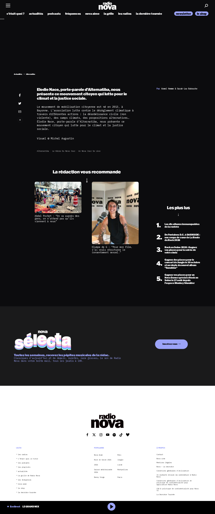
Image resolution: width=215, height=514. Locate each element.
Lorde (119, 465)
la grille (109, 13)
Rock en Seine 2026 (102, 460)
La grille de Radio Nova (29, 476)
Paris (119, 477)
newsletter (183, 13)
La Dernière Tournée (165, 495)
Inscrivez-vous (169, 344)
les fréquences (24, 480)
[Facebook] (24, 95)
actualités (36, 13)
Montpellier (122, 470)
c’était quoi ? (16, 13)
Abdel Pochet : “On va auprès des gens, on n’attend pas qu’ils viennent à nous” (57, 218)
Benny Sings (99, 477)
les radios (124, 13)
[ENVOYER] (24, 111)
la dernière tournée (149, 13)
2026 (96, 465)
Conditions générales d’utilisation (172, 471)
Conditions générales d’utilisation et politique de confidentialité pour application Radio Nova (174, 482)
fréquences (73, 13)
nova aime (92, 13)
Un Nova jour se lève (89, 151)
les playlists (24, 467)
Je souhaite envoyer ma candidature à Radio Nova (176, 476)
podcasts (54, 13)
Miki (119, 455)
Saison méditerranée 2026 (103, 471)
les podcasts (23, 463)
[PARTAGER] (24, 103)
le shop (202, 13)
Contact (159, 455)
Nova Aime (98, 455)
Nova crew (160, 459)
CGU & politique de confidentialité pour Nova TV (177, 490)
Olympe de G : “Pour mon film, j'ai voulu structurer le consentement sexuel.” (112, 249)
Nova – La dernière (165, 467)
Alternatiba (43, 151)
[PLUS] (24, 120)
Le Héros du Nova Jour (63, 151)
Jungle (120, 460)
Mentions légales (164, 463)
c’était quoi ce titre (28, 459)
